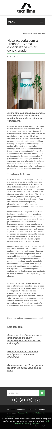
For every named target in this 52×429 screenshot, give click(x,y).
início (25, 34)
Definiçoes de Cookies (21, 424)
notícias (32, 34)
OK (47, 421)
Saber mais (35, 424)
